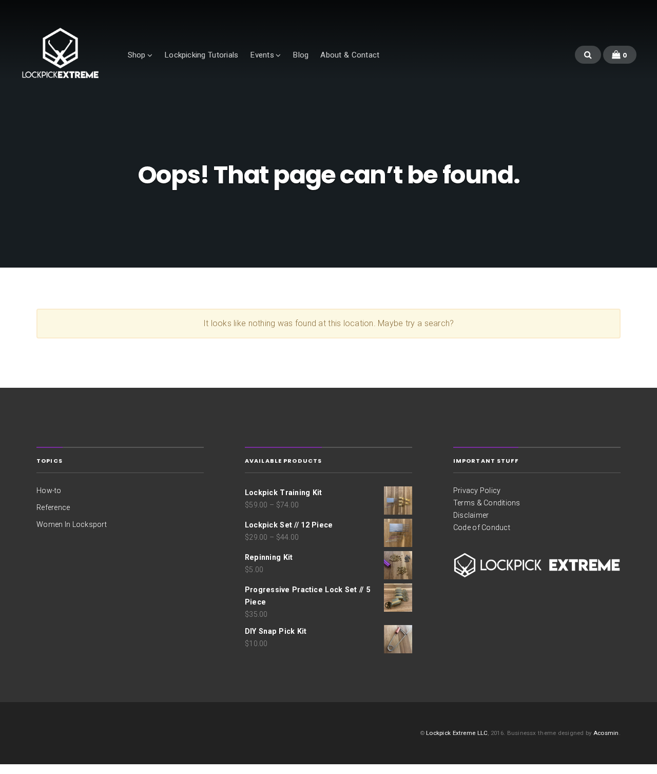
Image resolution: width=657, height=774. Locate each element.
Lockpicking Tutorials (201, 55)
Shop (137, 55)
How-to (48, 490)
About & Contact (349, 55)
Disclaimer (471, 515)
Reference (53, 507)
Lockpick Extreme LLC (457, 733)
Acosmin (606, 733)
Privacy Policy (477, 490)
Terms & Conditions (486, 503)
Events (262, 55)
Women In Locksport (71, 524)
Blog (300, 55)
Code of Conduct (481, 527)
